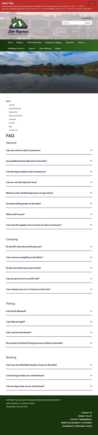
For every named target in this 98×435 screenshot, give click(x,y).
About (8, 101)
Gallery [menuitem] (58, 48)
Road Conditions (15, 116)
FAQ (10, 126)
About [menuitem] (31, 48)
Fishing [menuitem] (19, 42)
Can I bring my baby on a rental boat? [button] (25, 375)
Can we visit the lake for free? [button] (21, 182)
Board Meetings (15, 108)
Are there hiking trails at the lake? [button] (23, 203)
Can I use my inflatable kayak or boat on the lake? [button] (31, 364)
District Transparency (81, 419)
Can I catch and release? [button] (19, 332)
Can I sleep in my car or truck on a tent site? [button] (28, 289)
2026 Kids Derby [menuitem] (34, 42)
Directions (13, 112)
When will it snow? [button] (15, 214)
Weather (12, 119)
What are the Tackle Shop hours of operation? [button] (29, 193)
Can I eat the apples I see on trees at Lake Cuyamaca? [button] (34, 225)
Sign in (89, 426)
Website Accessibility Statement (76, 423)
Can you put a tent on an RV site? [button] (23, 278)
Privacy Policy (85, 416)
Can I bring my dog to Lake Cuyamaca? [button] (26, 171)
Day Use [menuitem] (69, 42)
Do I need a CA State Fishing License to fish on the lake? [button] (34, 343)
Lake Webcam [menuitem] (45, 48)
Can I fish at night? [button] (15, 321)
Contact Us (86, 18)
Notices (12, 123)
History (12, 105)
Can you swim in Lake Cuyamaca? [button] (23, 150)
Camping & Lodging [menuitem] (53, 42)
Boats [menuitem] (80, 42)
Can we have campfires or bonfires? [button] (24, 257)
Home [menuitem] (10, 42)
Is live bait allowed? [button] (16, 311)
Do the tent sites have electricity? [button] (23, 268)
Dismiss (92, 3)
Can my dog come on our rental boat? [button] (25, 386)
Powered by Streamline (73, 426)
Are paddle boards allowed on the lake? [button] (26, 161)
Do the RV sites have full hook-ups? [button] (24, 246)
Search (87, 23)
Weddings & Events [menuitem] (16, 48)
